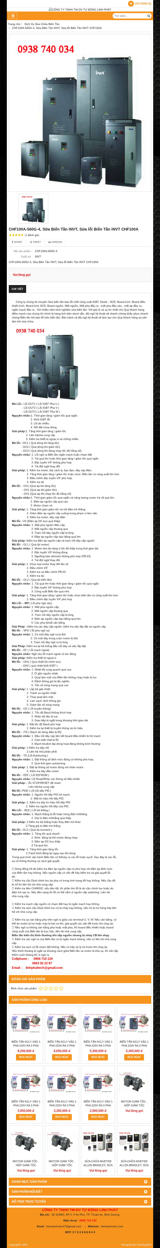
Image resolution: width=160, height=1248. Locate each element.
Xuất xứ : (26, 256)
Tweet (36, 242)
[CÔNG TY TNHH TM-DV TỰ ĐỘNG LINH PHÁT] (80, 9)
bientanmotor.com (112, 1226)
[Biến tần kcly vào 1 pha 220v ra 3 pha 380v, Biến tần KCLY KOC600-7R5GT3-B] (62, 1023)
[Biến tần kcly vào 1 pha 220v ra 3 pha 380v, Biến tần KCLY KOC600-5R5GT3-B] (98, 1023)
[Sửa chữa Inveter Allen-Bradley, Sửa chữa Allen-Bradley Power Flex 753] (134, 1142)
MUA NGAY (26, 1057)
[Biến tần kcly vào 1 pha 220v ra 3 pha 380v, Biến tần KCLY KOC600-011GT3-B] (26, 1023)
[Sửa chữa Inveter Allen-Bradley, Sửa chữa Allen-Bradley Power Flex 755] (98, 1142)
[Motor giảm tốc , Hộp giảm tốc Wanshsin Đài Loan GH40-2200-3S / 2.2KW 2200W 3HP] (134, 1083)
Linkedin (56, 242)
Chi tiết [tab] (17, 289)
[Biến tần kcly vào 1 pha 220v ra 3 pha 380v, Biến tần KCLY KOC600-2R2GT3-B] (26, 1083)
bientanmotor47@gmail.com (63, 1226)
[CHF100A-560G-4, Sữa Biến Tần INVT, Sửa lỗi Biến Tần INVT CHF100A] (80, 113)
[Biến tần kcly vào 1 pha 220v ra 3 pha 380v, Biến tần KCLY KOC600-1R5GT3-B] (62, 1083)
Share (17, 242)
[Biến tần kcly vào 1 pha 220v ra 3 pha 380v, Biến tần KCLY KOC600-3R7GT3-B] (134, 1023)
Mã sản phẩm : (23, 251)
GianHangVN (144, 1245)
